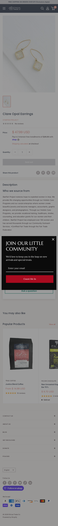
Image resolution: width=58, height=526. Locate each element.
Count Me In (29, 279)
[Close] (53, 239)
